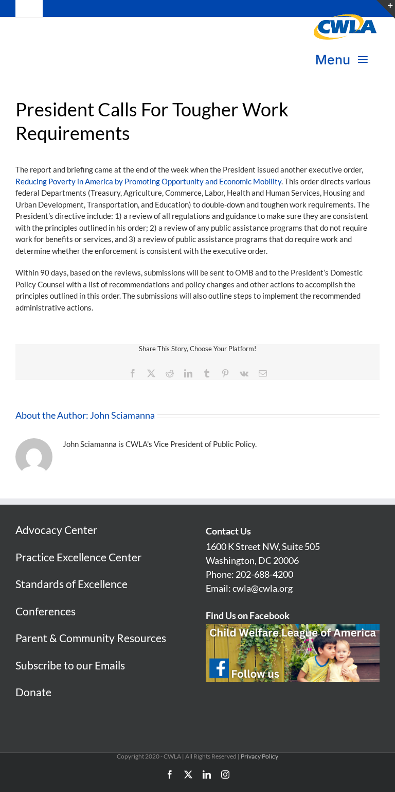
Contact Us (228, 531)
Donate (33, 691)
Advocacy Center (56, 529)
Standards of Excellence (71, 583)
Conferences (45, 611)
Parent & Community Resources (90, 637)
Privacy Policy (259, 756)
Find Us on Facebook (248, 615)
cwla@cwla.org (262, 588)
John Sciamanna (122, 415)
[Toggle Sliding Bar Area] (385, 9)
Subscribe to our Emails (70, 665)
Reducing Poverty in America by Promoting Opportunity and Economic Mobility (148, 181)
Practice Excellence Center (78, 556)
